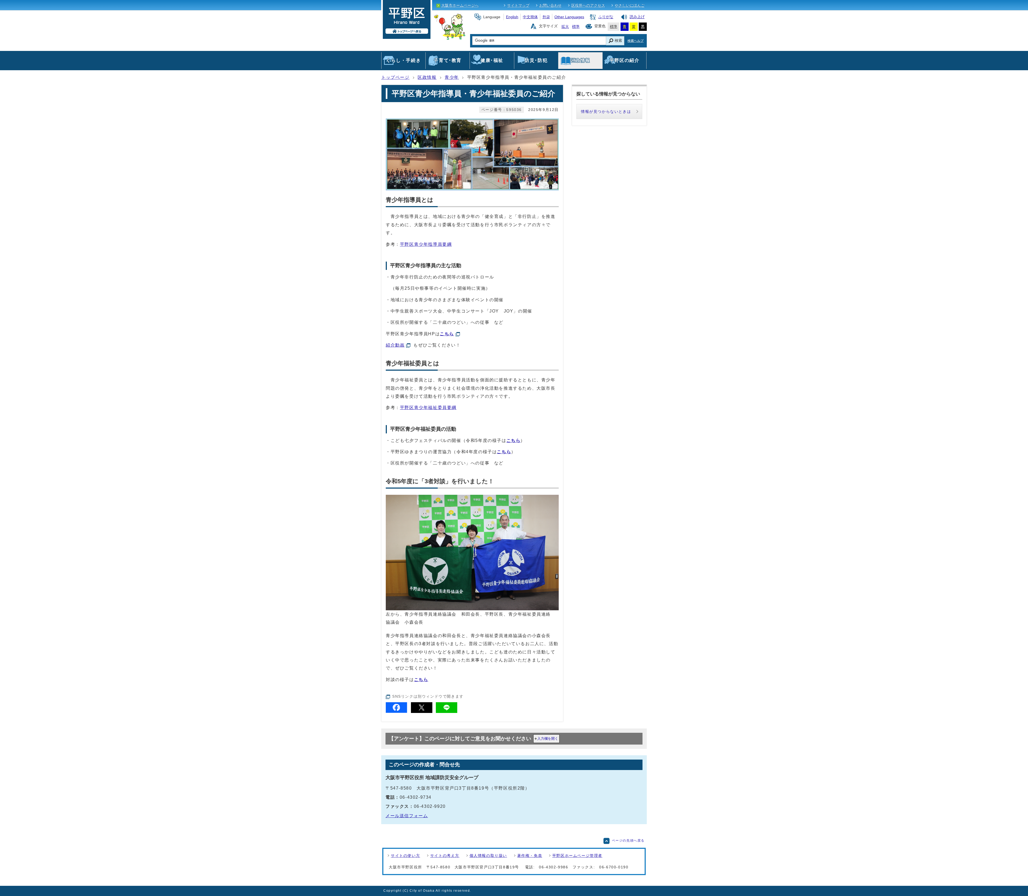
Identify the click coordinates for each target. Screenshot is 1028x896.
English (512, 17)
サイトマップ (518, 5)
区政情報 (427, 77)
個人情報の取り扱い (488, 855)
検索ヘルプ (636, 40)
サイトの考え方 (444, 855)
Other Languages (569, 17)
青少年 (452, 77)
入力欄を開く (547, 739)
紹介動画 (395, 345)
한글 (546, 17)
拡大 (565, 26)
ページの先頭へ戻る (628, 840)
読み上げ (637, 17)
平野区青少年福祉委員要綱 (428, 407)
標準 (576, 26)
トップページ (395, 77)
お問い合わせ (550, 5)
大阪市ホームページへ (460, 5)
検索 (618, 40)
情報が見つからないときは (606, 111)
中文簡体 (530, 17)
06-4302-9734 (416, 797)
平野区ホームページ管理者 (577, 855)
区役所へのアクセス (588, 5)
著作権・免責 (529, 855)
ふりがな (605, 17)
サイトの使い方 (405, 855)
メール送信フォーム (407, 815)
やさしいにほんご (630, 5)
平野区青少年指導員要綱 (426, 244)
